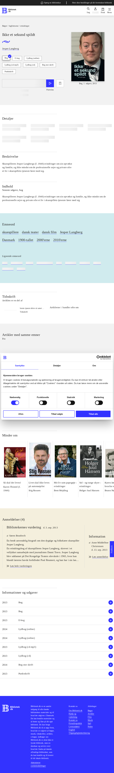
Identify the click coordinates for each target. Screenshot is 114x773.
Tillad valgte (57, 414)
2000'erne (43, 240)
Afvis (20, 414)
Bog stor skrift (48, 65)
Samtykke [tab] (20, 365)
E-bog (17, 58)
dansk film (49, 232)
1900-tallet (25, 240)
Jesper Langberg (71, 232)
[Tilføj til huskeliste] (60, 83)
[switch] (43, 403)
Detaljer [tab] (57, 365)
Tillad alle (93, 414)
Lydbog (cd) (30, 65)
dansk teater (30, 232)
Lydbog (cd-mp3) (11, 65)
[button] (57, 602)
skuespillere (10, 232)
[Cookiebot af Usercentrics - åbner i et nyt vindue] (98, 357)
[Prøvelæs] (50, 83)
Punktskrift (9, 72)
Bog (6, 58)
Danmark (8, 240)
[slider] (88, 58)
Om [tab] (94, 365)
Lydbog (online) (33, 58)
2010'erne (60, 240)
